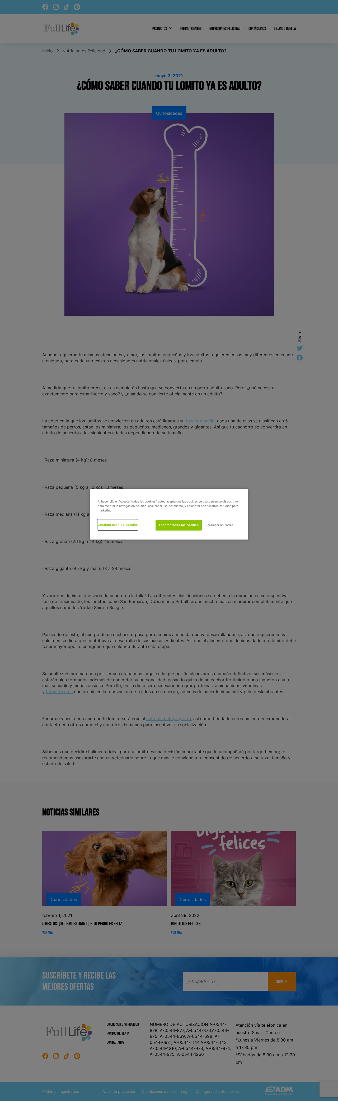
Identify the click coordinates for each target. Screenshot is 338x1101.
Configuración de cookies (118, 525)
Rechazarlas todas (219, 525)
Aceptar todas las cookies (178, 525)
